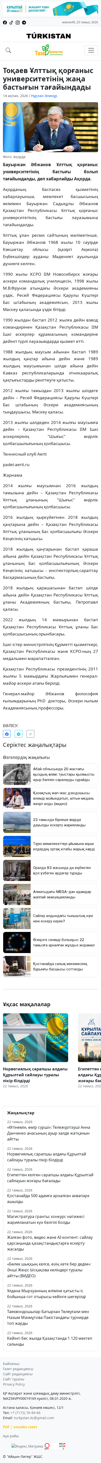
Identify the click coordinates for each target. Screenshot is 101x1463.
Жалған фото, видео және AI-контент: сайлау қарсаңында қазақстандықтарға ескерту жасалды (50, 1243)
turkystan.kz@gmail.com (34, 1417)
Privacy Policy (14, 1384)
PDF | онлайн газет (20, 1427)
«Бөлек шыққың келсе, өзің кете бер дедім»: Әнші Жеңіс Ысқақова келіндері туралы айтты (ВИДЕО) (49, 1269)
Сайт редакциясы (18, 1374)
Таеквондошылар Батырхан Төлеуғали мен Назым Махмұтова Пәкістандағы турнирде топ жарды (48, 1317)
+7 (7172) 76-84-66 (25, 1412)
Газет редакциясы (18, 1368)
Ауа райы (11, 1436)
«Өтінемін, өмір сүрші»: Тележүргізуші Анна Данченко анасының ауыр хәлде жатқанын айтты (48, 1133)
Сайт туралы (13, 1379)
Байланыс (11, 1363)
